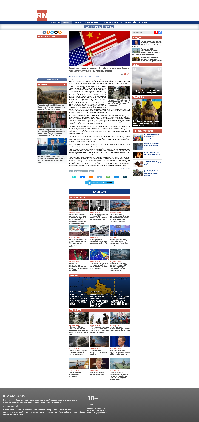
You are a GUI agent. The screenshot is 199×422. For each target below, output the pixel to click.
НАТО (85, 171)
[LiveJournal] (125, 177)
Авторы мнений (10, 406)
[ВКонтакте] (82, 177)
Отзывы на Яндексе (96, 410)
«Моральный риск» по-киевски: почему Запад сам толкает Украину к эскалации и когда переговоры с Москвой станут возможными (99, 299)
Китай (91, 171)
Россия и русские (113, 22)
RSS (90, 405)
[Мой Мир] (116, 177)
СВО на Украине (93, 27)
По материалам (125, 168)
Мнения (66, 22)
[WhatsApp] (108, 177)
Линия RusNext (93, 22)
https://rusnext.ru (61, 412)
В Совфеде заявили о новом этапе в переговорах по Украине (152, 136)
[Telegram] (99, 177)
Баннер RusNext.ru (96, 408)
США (71, 171)
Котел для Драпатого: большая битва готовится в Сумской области (151, 172)
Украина (77, 22)
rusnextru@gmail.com (97, 413)
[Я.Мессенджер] (74, 177)
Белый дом (78, 171)
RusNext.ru (9, 396)
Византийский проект (136, 22)
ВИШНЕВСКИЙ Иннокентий (96, 77)
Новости (55, 22)
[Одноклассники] (91, 177)
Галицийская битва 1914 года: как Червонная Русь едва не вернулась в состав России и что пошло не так (79, 298)
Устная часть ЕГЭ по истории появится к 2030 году (152, 163)
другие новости (52, 79)
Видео (136, 65)
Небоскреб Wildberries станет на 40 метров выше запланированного (152, 145)
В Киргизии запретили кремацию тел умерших (152, 153)
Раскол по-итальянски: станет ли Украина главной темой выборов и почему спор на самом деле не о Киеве (120, 298)
